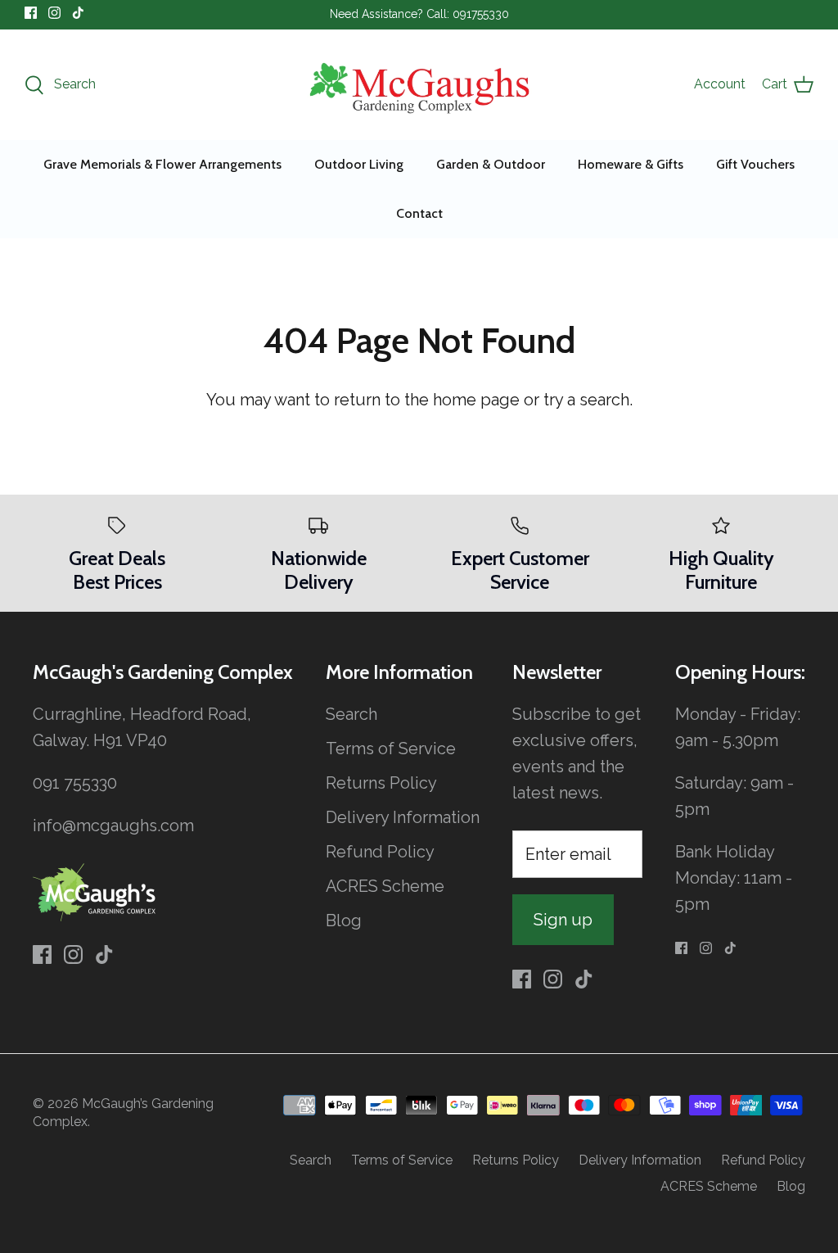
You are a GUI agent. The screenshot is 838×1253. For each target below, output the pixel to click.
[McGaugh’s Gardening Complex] (419, 85)
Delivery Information (403, 817)
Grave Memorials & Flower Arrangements (162, 164)
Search (351, 714)
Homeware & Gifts (630, 164)
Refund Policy (380, 852)
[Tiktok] (78, 13)
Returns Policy (381, 783)
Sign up (563, 920)
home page (476, 399)
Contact (419, 213)
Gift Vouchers (755, 164)
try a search (586, 399)
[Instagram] (54, 13)
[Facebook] (31, 13)
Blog (344, 920)
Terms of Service (391, 748)
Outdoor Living (358, 164)
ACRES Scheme (385, 886)
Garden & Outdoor (490, 164)
